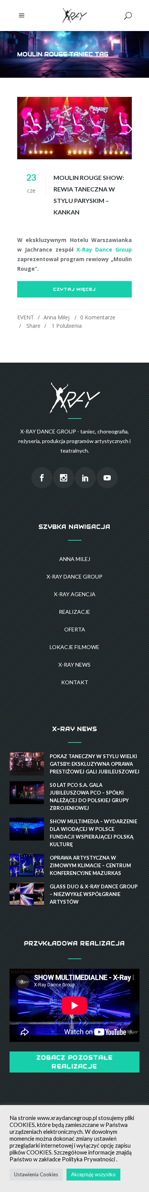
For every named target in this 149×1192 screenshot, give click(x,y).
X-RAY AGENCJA (75, 594)
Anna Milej (57, 317)
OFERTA (74, 629)
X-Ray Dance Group (104, 249)
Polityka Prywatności (88, 1159)
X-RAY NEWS (74, 664)
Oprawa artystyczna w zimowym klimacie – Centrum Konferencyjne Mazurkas (90, 865)
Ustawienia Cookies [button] (36, 1174)
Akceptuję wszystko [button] (93, 1174)
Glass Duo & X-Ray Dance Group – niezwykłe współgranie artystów (94, 894)
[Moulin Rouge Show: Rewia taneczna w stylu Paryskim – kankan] (74, 128)
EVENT (25, 317)
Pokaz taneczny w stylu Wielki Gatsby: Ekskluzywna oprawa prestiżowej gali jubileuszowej (94, 764)
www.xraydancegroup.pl (67, 1118)
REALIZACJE (74, 611)
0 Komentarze (97, 317)
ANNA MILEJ (74, 559)
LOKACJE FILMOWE (74, 647)
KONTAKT (74, 682)
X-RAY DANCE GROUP (74, 576)
